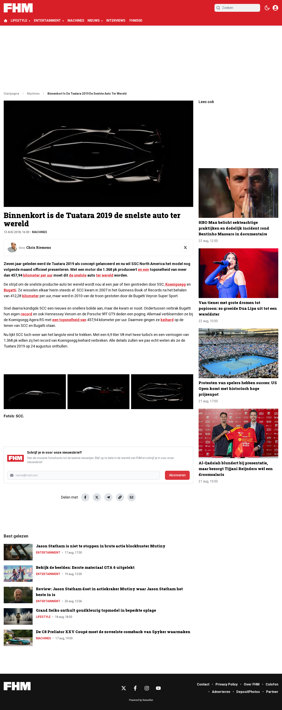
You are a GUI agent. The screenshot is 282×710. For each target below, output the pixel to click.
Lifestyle (43, 616)
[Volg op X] (185, 247)
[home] (5, 20)
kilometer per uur (38, 275)
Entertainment (48, 552)
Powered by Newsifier (141, 700)
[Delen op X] (97, 497)
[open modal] (275, 8)
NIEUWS (94, 20)
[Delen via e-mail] (131, 497)
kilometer (30, 296)
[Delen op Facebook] (85, 497)
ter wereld (104, 275)
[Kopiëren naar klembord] (120, 497)
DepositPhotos (248, 692)
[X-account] (123, 688)
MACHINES (76, 20)
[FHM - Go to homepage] (17, 686)
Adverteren (221, 692)
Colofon (272, 684)
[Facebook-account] (135, 688)
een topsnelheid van (69, 320)
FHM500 (135, 20)
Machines (39, 232)
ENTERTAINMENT (47, 20)
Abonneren (177, 475)
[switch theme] (267, 8)
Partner (272, 692)
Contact (203, 684)
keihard (167, 320)
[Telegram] (108, 497)
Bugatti (10, 290)
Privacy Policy (227, 684)
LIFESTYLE (19, 20)
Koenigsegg (175, 284)
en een (143, 269)
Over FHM (251, 684)
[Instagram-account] (146, 688)
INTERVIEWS (116, 20)
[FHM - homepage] (18, 7)
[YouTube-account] (158, 688)
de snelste (77, 275)
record (26, 314)
